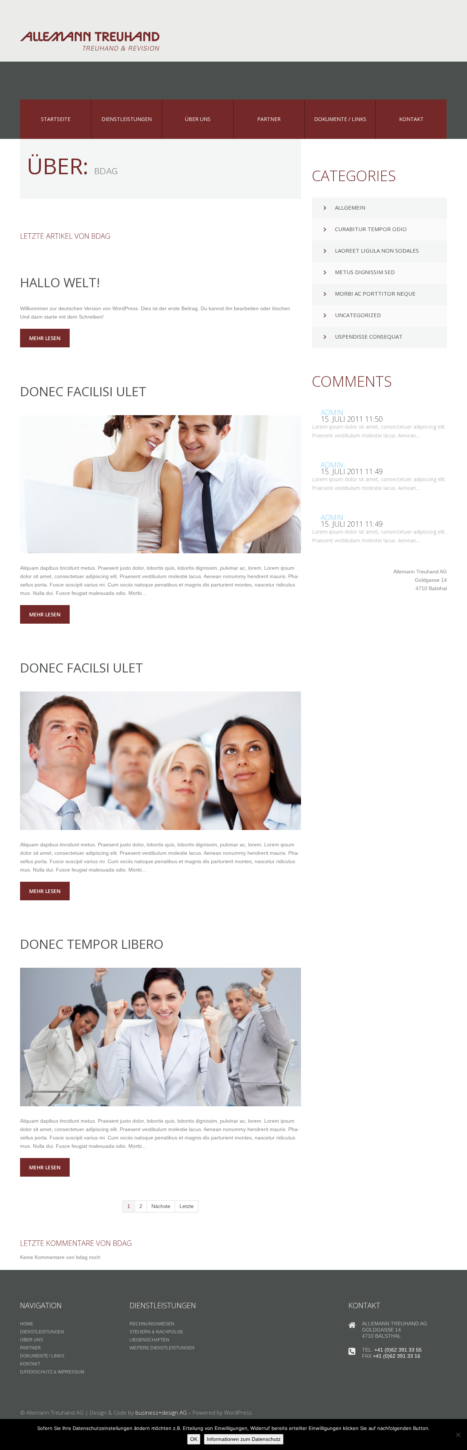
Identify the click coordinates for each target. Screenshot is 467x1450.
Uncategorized (358, 315)
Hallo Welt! (60, 282)
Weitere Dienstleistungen (162, 1347)
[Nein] (458, 1434)
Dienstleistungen (42, 1331)
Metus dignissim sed (365, 272)
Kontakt (30, 1364)
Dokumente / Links (42, 1356)
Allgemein (350, 207)
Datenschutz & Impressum (52, 1372)
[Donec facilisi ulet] (160, 484)
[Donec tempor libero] (160, 1037)
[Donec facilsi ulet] (160, 760)
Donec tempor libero (91, 943)
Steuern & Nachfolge (156, 1331)
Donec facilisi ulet (83, 391)
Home (26, 1323)
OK (193, 1439)
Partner (30, 1347)
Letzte (187, 1206)
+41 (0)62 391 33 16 (396, 1356)
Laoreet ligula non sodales (377, 250)
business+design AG (161, 1412)
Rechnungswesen (152, 1323)
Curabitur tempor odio (371, 229)
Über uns (31, 1339)
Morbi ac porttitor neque (375, 293)
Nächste (160, 1206)
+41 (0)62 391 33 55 (398, 1350)
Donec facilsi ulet (81, 667)
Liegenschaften (149, 1339)
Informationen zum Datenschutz (244, 1439)
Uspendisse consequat (368, 336)
